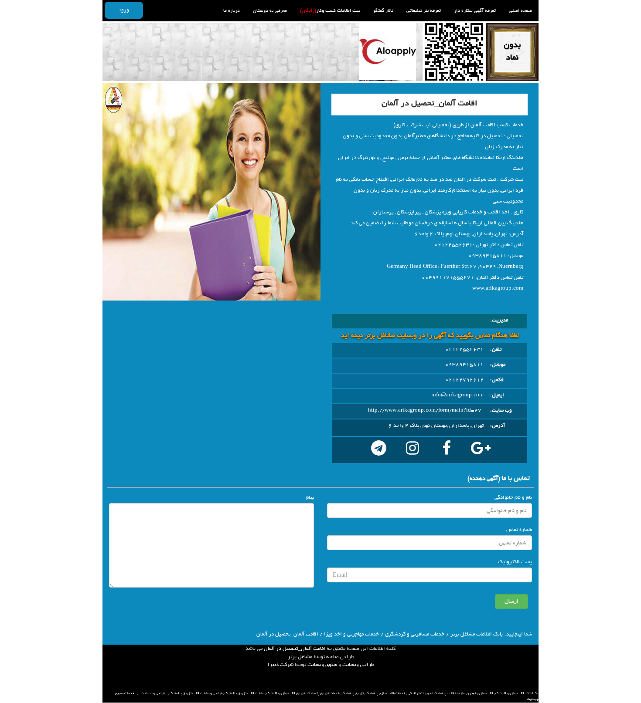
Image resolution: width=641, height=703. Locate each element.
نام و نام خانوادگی (513, 497)
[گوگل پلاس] (480, 450)
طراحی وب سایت (153, 693)
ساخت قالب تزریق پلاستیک (244, 693)
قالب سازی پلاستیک (509, 693)
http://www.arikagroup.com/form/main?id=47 (424, 410)
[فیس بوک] (446, 450)
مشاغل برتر (300, 656)
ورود (124, 10)
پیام (310, 497)
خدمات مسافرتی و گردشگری (414, 634)
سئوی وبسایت (322, 664)
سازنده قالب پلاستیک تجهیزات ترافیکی (436, 693)
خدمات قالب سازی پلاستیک (386, 693)
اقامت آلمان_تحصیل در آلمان (295, 648)
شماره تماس (519, 529)
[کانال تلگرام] (378, 450)
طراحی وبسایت (358, 664)
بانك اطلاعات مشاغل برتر (476, 634)
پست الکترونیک (515, 562)
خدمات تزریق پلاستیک (323, 693)
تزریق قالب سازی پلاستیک (285, 693)
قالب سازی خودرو (480, 693)
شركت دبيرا (280, 664)
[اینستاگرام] (412, 450)
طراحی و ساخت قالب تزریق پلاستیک (196, 693)
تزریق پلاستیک (353, 693)
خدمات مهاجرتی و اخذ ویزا (351, 634)
